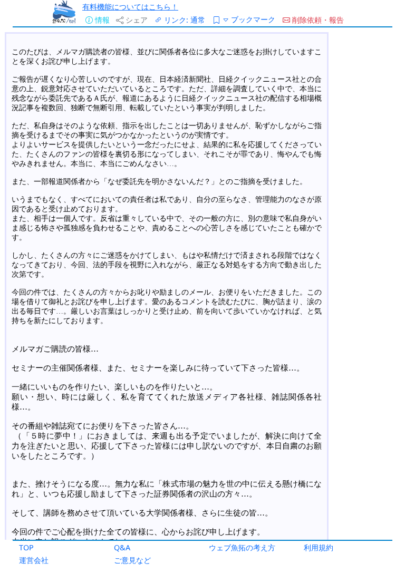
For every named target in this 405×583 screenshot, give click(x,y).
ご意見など (132, 560)
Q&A (122, 547)
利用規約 (318, 547)
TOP (26, 547)
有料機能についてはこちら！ (130, 7)
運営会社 (34, 560)
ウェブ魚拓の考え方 (242, 547)
